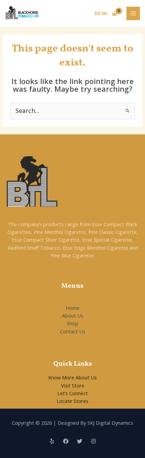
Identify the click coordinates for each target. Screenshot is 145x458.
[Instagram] (93, 441)
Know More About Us (72, 377)
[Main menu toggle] (133, 13)
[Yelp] (52, 441)
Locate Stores (72, 401)
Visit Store (72, 385)
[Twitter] (79, 441)
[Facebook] (65, 441)
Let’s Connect (72, 393)
